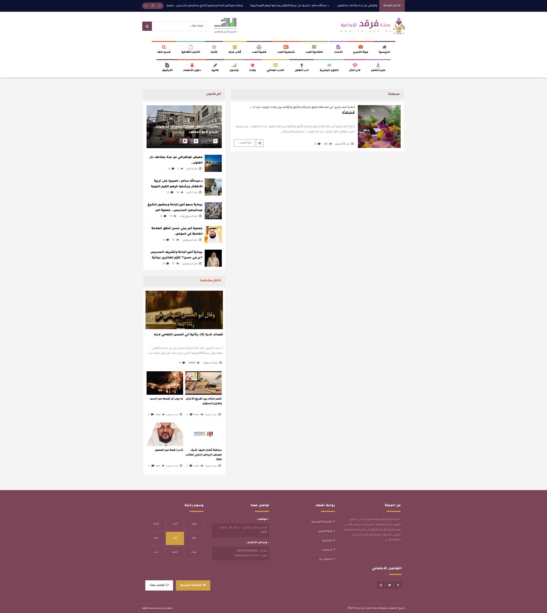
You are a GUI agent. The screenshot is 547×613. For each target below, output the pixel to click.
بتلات (252, 70)
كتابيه (215, 70)
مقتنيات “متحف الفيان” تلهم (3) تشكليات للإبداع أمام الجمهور (187, 129)
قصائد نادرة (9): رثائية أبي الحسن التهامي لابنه (188, 334)
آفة (194, 538)
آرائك (156, 524)
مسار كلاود (148, 608)
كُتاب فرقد (234, 52)
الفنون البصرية (329, 70)
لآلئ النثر (354, 70)
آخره (175, 524)
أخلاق (175, 552)
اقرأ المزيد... (244, 143)
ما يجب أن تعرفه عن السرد (166, 399)
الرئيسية (384, 52)
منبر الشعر (378, 70)
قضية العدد (259, 52)
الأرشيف (167, 70)
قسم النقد (164, 52)
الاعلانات (326, 550)
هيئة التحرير (360, 52)
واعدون (233, 70)
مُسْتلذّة (348, 113)
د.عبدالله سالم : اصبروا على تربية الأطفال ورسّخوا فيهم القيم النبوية (304, 5)
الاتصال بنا (325, 559)
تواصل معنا (157, 585)
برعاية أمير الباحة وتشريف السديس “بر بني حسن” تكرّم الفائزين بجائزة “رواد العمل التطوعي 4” (176, 255)
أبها (156, 538)
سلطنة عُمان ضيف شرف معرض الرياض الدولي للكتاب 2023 (203, 455)
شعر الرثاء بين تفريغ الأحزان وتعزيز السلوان (204, 401)
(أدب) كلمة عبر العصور (169, 450)
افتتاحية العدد (314, 52)
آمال (174, 538)
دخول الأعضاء (192, 70)
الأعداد (338, 52)
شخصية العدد (286, 52)
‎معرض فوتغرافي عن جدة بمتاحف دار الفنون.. (376, 5)
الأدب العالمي (275, 70)
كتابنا (214, 52)
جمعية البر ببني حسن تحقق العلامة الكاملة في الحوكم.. (177, 231)
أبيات (194, 552)
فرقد (194, 524)
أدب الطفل (302, 70)
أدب (156, 552)
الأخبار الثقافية (190, 52)
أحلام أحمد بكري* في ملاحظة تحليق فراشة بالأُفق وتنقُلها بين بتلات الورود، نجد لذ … (302, 107)
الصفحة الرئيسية (321, 521)
